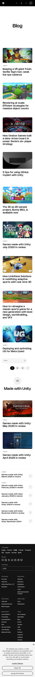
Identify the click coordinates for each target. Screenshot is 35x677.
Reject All (17, 668)
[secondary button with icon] (31, 3)
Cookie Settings (17, 663)
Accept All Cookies (17, 673)
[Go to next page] (27, 368)
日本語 (15, 550)
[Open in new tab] (13, 584)
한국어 (19, 552)
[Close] (33, 644)
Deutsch (9, 550)
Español (7, 552)
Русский (14, 552)
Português (28, 550)
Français (21, 550)
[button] (17, 610)
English (4, 550)
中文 (3, 552)
